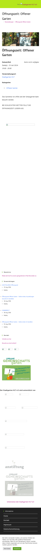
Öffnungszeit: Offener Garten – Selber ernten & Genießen (17, 322)
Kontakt (6, 520)
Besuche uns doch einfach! (9, 343)
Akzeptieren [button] (17, 548)
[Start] (2, 22)
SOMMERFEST (6, 310)
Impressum (7, 525)
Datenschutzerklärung (11, 529)
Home (6, 516)
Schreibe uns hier (6, 339)
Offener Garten (11, 88)
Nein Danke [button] (7, 548)
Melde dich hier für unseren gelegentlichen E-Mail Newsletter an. (19, 276)
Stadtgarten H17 (8, 77)
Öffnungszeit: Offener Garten (23, 22)
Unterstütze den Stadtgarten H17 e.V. (20, 502)
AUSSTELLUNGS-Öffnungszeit (10, 285)
